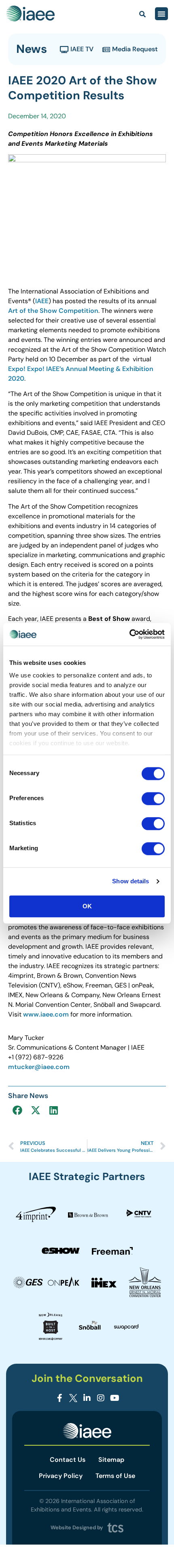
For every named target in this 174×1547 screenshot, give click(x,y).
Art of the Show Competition (53, 310)
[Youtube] (114, 1398)
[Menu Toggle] (161, 13)
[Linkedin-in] (87, 1398)
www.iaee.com (46, 1014)
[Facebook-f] (59, 1398)
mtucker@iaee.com (39, 1067)
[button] (17, 1110)
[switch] (153, 798)
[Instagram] (101, 1398)
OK (87, 906)
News (31, 49)
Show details (130, 881)
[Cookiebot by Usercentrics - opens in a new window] (129, 634)
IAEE (42, 301)
